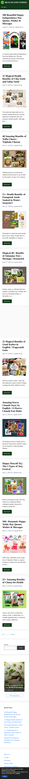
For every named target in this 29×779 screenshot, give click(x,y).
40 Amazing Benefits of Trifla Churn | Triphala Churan (14, 139)
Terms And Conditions (11, 766)
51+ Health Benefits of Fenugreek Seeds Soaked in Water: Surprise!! (12, 733)
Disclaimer (7, 760)
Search (6, 644)
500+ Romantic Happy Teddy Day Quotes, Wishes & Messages (14, 524)
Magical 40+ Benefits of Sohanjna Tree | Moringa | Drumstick (13, 256)
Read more (7, 66)
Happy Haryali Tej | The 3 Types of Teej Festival (12, 466)
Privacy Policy (8, 763)
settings (18, 773)
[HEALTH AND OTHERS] (2, 2)
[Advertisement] (14, 322)
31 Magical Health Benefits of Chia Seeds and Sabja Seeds (13, 79)
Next (13, 634)
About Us (7, 754)
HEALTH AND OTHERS (16, 2)
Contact (6, 757)
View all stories (14, 695)
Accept (4, 776)
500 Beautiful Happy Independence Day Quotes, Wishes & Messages (12, 714)
